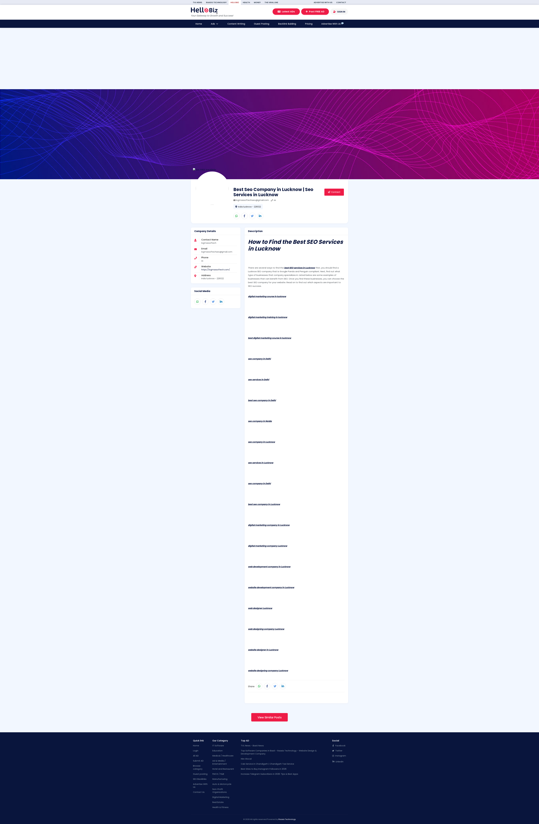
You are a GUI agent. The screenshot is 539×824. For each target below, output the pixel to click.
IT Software (218, 745)
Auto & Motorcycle (221, 784)
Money (257, 2)
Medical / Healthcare (222, 755)
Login (195, 750)
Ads (213, 23)
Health (246, 2)
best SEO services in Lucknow (299, 267)
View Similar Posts (270, 717)
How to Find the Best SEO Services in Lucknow (295, 245)
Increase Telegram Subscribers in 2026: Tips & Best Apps (269, 774)
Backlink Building (287, 23)
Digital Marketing (220, 797)
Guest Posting (261, 23)
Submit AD (198, 760)
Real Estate (218, 802)
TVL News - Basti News (252, 745)
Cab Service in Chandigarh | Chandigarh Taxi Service (267, 763)
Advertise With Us (323, 2)
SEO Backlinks (199, 779)
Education (217, 750)
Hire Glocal (246, 758)
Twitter (338, 750)
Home (198, 23)
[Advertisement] (165, 70)
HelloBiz (234, 2)
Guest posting (200, 774)
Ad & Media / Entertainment (219, 762)
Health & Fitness (220, 807)
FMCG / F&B (218, 774)
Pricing (308, 23)
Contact (341, 2)
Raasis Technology (216, 2)
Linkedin (339, 761)
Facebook (340, 745)
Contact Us (199, 792)
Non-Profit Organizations (219, 791)
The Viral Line (271, 2)
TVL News (197, 2)
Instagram (340, 755)
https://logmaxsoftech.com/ (215, 269)
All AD (196, 755)
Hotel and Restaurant (223, 769)
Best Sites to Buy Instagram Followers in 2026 (263, 769)
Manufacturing (219, 779)
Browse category (197, 767)
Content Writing (236, 23)
